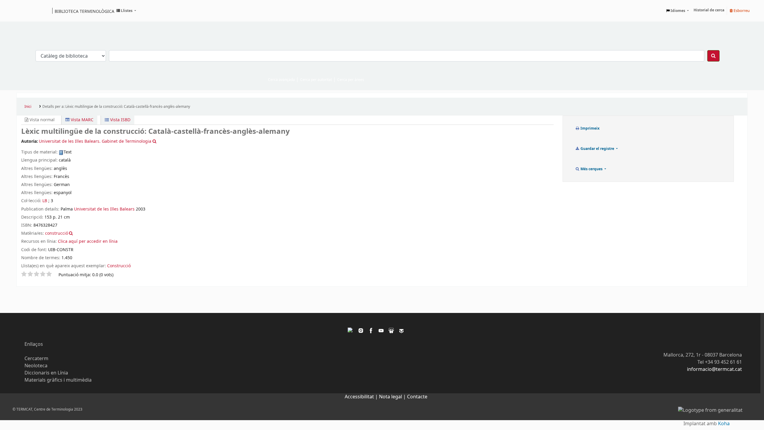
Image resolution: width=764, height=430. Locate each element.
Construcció (119, 266)
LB (44, 201)
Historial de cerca (709, 10)
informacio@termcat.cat (714, 369)
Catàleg (23, 11)
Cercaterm (36, 358)
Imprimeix (590, 128)
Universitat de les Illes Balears (104, 209)
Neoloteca (35, 365)
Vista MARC (81, 120)
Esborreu (741, 10)
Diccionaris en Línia (46, 373)
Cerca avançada (281, 79)
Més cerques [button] (591, 169)
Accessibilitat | (362, 396)
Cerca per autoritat (316, 79)
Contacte (417, 396)
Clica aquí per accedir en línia (88, 241)
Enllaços (33, 344)
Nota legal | (393, 396)
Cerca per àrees (350, 79)
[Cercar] (713, 56)
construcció (56, 233)
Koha (724, 423)
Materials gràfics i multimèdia (58, 380)
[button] (126, 11)
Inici (27, 106)
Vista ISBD (119, 120)
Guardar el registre (597, 148)
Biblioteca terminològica (84, 11)
